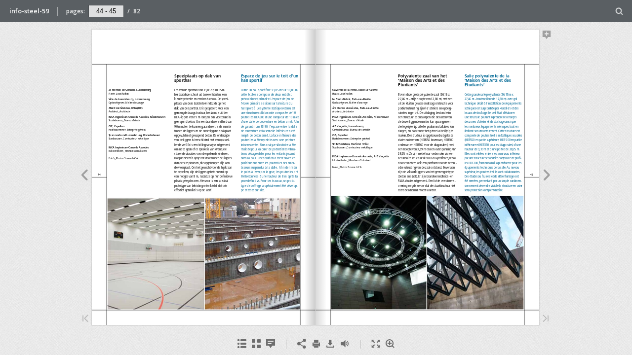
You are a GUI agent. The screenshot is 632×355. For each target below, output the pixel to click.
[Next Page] (546, 176)
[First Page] (85, 319)
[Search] (619, 11)
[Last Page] (546, 319)
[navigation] (106, 11)
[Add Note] (546, 36)
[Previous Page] (84, 176)
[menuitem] (619, 11)
